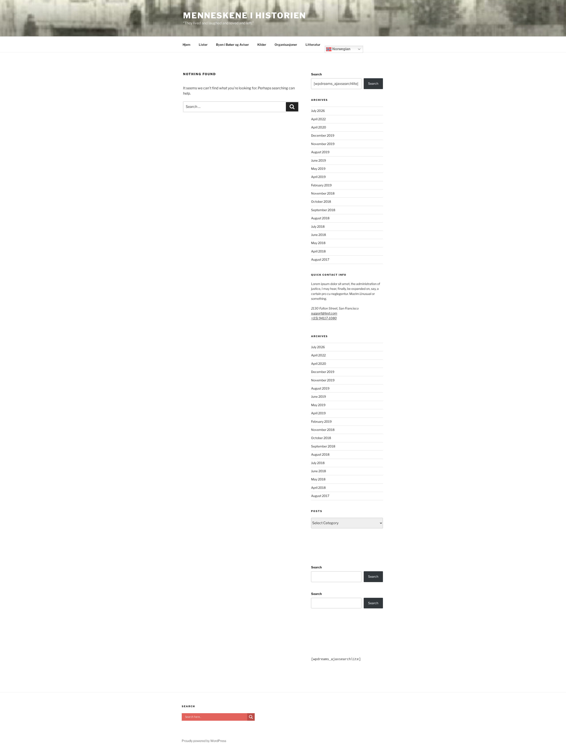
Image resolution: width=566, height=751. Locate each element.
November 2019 (323, 144)
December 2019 (322, 135)
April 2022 (318, 119)
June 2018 (318, 235)
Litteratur (313, 44)
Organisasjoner (286, 44)
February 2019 (321, 185)
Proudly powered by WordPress (204, 741)
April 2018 (318, 251)
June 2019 (318, 160)
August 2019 (320, 152)
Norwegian (340, 49)
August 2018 (320, 218)
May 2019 (318, 168)
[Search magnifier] (251, 717)
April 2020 (318, 127)
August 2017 (320, 259)
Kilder (261, 44)
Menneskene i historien (244, 15)
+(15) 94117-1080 (324, 318)
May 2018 (318, 243)
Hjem (186, 44)
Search (316, 74)
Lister (203, 44)
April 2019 (318, 177)
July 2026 (318, 111)
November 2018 (323, 193)
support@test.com (324, 313)
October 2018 (321, 201)
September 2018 (323, 210)
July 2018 (318, 226)
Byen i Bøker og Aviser (232, 44)
